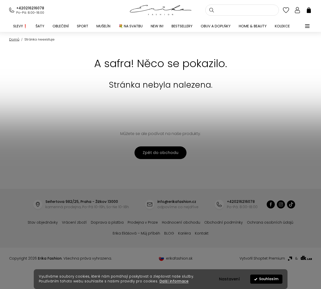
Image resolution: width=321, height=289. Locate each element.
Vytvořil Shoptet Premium (262, 258)
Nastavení (229, 279)
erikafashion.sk (179, 258)
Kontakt (202, 233)
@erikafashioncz (291, 204)
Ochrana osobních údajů (270, 222)
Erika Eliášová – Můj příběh (136, 233)
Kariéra (184, 233)
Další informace (174, 281)
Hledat (211, 10)
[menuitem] (20, 26)
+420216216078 (30, 8)
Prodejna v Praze (143, 222)
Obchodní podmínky (223, 222)
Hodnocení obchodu (181, 222)
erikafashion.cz (271, 204)
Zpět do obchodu (160, 153)
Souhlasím (268, 279)
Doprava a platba (107, 222)
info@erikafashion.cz (176, 201)
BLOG (169, 233)
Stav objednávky (43, 222)
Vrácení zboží (74, 222)
